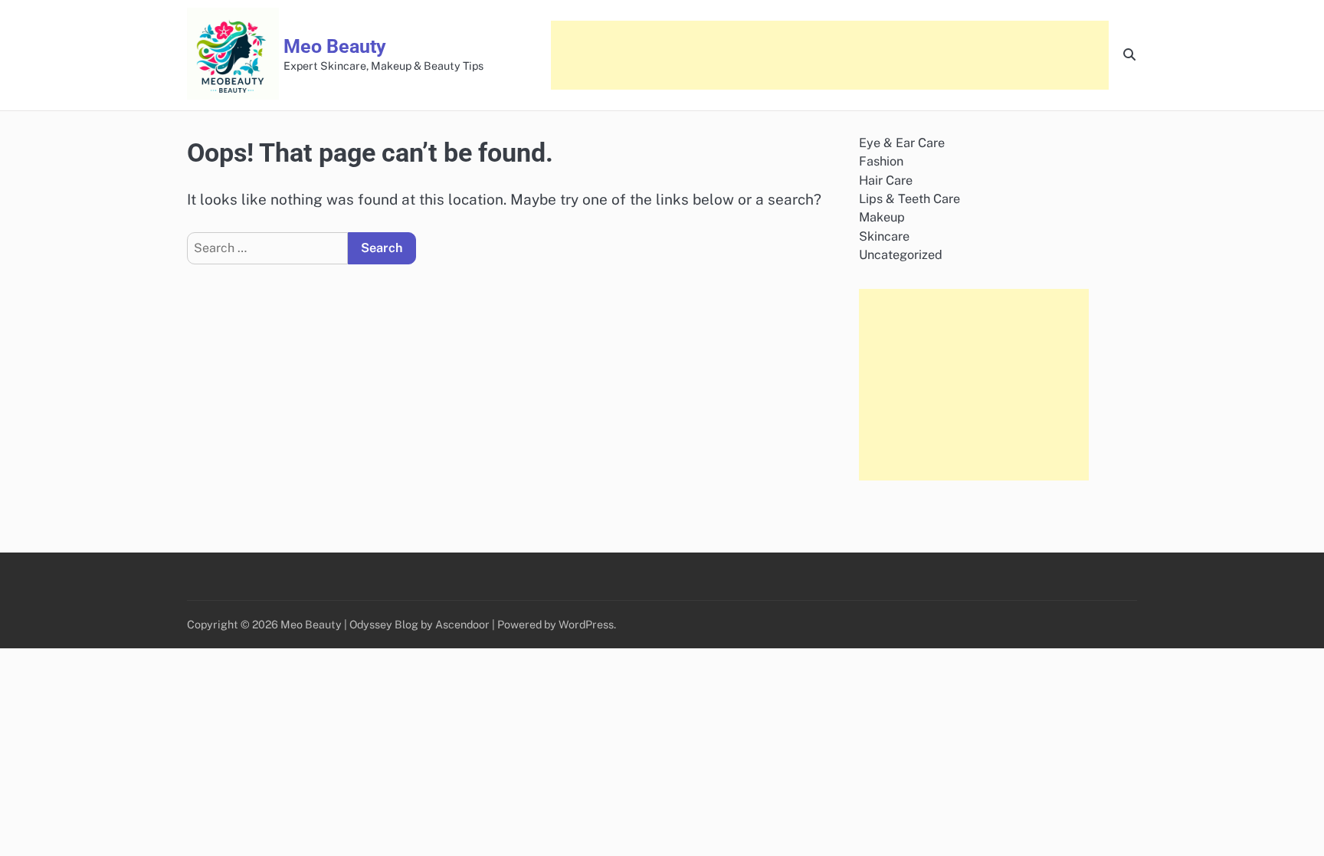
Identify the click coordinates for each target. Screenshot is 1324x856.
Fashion (881, 161)
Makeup (882, 217)
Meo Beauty (334, 46)
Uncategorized (900, 255)
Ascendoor (462, 624)
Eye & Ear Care (902, 143)
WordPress (586, 624)
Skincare (884, 236)
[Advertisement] (830, 55)
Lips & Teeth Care (909, 199)
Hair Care (886, 180)
